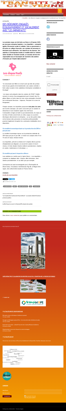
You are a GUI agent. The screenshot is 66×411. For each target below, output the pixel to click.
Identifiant (5, 390)
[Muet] (60, 57)
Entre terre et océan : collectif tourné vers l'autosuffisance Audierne (21, 324)
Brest (14, 186)
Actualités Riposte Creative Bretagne (13, 311)
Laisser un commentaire (27, 33)
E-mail (49, 76)
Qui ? (22, 14)
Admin (16, 33)
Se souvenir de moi (31, 396)
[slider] (54, 57)
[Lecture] (49, 57)
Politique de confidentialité (60, 2)
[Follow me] (12, 179)
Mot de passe (6, 393)
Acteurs (13, 14)
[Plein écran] (62, 57)
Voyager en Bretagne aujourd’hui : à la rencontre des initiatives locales (21, 320)
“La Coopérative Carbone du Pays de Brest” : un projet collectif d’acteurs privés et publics (22, 195)
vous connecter (14, 215)
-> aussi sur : (6, 297)
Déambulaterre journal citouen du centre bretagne (16, 329)
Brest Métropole (23, 186)
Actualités (6, 14)
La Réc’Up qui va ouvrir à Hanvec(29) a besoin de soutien (17, 203)
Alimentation (7, 186)
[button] (55, 54)
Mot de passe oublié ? (30, 397)
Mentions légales (19, 409)
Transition (36, 186)
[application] (55, 54)
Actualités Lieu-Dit (8, 337)
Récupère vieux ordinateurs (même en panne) (15, 315)
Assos (18, 14)
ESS (30, 186)
